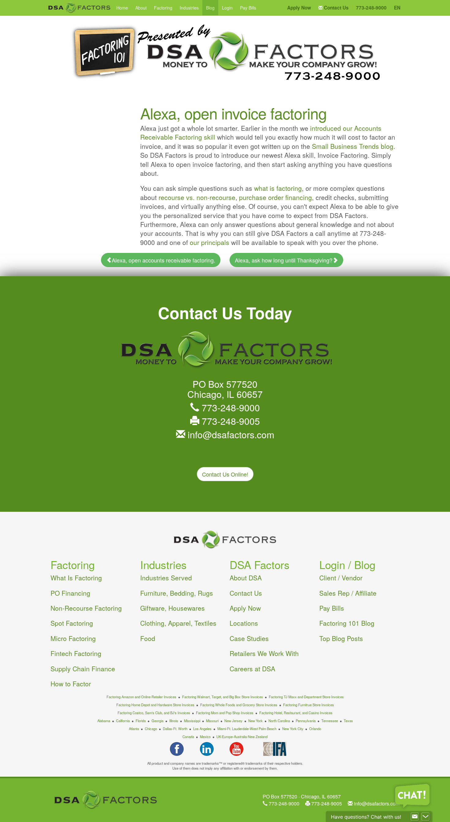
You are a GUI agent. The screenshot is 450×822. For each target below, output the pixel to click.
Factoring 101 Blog (346, 623)
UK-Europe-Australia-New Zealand (242, 736)
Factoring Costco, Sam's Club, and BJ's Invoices (154, 712)
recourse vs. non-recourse (197, 197)
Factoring (163, 8)
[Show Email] (415, 817)
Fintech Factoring (76, 653)
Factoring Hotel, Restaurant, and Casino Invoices (295, 712)
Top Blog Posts (341, 638)
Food (147, 638)
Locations (244, 623)
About (141, 8)
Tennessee (329, 720)
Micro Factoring (73, 638)
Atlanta (134, 728)
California (123, 720)
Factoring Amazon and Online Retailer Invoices (141, 696)
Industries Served (166, 577)
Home (122, 8)
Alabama (103, 720)
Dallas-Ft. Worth (175, 728)
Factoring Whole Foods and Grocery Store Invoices (238, 704)
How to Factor (71, 683)
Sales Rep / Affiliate (348, 593)
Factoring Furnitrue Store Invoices (308, 704)
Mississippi (192, 720)
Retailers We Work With (264, 653)
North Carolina (279, 720)
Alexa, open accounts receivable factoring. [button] (163, 260)
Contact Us (246, 593)
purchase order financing (275, 197)
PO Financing (70, 593)
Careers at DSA (252, 668)
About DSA (246, 577)
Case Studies (249, 638)
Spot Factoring (72, 623)
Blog (210, 8)
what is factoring (278, 188)
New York (255, 720)
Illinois (173, 720)
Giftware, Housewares (172, 608)
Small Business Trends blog (352, 146)
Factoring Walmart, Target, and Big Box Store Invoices (222, 696)
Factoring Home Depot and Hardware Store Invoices (155, 704)
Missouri (212, 720)
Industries (189, 8)
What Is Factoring (76, 577)
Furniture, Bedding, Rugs (176, 593)
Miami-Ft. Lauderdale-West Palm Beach (246, 728)
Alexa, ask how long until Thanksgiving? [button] (283, 260)
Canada (188, 736)
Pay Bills (248, 8)
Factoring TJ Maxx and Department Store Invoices (306, 696)
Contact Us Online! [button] (225, 474)
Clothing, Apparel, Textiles (178, 623)
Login (227, 8)
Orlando (315, 728)
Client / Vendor (340, 577)
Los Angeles (202, 728)
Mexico (205, 736)
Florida (141, 720)
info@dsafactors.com (229, 434)
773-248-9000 (229, 407)
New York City (292, 728)
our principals (209, 242)
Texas (348, 720)
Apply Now (245, 608)
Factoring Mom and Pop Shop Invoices (224, 712)
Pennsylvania (306, 720)
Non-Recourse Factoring (86, 608)
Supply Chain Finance (83, 668)
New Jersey (233, 720)
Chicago (151, 728)
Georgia (157, 720)
